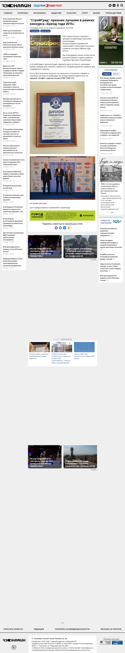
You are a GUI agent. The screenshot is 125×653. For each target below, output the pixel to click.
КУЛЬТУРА (71, 13)
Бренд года (45, 31)
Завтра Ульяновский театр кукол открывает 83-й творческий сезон (14, 162)
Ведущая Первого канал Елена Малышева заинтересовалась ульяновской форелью (12, 262)
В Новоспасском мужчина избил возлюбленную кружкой (13, 197)
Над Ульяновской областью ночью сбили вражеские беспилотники (13, 44)
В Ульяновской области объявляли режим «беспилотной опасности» (13, 21)
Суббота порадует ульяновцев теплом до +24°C (12, 56)
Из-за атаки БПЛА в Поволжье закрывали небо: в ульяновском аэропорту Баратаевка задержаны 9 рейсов (12, 117)
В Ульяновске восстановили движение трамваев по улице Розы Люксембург (13, 222)
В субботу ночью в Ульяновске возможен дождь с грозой (109, 252)
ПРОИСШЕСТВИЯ (113, 13)
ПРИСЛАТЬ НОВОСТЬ (13, 629)
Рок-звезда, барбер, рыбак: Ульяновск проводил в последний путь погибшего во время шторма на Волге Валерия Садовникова (111, 84)
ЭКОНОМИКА (39, 13)
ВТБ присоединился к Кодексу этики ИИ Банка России (12, 249)
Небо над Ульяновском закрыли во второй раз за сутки (13, 33)
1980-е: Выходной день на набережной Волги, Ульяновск (111, 186)
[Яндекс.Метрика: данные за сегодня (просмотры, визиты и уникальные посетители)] (111, 639)
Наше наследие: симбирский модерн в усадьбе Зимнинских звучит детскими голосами (111, 239)
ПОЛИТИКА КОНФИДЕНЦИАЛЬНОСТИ (72, 629)
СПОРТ (85, 13)
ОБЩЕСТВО (56, 13)
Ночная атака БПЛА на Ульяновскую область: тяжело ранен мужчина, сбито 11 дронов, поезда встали (109, 102)
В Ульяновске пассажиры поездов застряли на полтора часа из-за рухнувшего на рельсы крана (13, 134)
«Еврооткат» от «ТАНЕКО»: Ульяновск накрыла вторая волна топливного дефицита (111, 118)
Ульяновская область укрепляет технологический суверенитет (108, 227)
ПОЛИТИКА (23, 13)
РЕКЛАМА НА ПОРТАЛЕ (111, 629)
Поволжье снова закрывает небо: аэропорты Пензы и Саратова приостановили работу (13, 87)
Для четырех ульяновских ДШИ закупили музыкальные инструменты (13, 236)
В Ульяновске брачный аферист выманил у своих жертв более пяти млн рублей (13, 175)
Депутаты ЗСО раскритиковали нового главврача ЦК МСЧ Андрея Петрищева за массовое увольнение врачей (13, 70)
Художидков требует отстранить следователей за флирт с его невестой (110, 132)
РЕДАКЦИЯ (39, 629)
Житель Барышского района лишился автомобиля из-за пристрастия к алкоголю (13, 149)
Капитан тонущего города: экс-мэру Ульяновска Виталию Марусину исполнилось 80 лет (110, 146)
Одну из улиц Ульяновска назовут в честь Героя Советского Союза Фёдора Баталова (110, 262)
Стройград (35, 31)
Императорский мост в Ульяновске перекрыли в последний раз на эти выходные (13, 102)
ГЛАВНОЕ (8, 13)
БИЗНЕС (96, 13)
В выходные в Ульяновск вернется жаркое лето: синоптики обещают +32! (13, 209)
